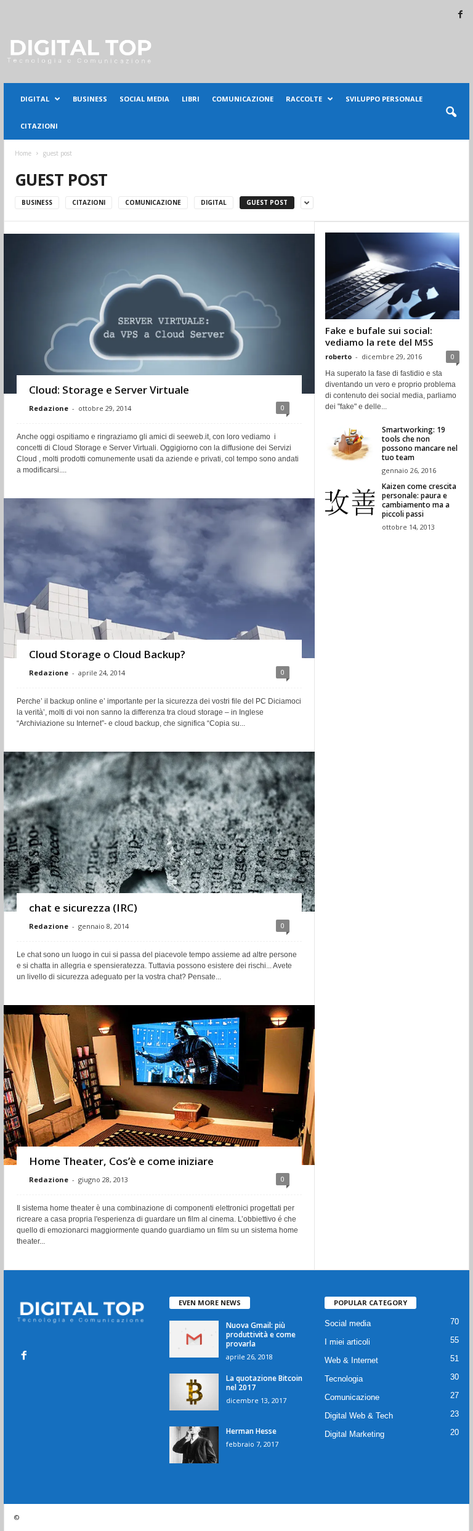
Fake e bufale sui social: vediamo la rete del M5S (379, 336)
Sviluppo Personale (384, 98)
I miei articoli (347, 1341)
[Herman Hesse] (194, 1444)
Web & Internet (351, 1360)
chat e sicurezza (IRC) (83, 908)
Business (90, 98)
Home (23, 153)
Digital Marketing (354, 1434)
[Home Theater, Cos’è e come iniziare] (159, 1108)
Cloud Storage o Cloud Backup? (107, 654)
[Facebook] (460, 15)
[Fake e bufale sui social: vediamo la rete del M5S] (392, 276)
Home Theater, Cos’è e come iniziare (121, 1161)
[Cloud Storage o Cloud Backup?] (159, 620)
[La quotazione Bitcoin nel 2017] (194, 1392)
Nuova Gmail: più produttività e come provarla (261, 1334)
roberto (338, 356)
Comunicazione (242, 98)
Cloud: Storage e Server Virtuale (109, 390)
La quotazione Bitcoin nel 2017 (264, 1383)
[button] (450, 112)
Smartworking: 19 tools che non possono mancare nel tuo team (420, 443)
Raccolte (304, 98)
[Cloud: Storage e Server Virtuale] (159, 347)
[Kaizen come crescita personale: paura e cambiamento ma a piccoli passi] (349, 500)
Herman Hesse (251, 1431)
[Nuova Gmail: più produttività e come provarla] (194, 1339)
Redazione (48, 408)
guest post (267, 202)
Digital (34, 98)
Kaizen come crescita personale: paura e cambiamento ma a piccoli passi (419, 500)
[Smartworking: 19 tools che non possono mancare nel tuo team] (349, 443)
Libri (191, 98)
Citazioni (39, 125)
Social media (144, 98)
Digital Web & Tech (359, 1415)
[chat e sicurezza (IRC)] (159, 873)
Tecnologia (344, 1378)
